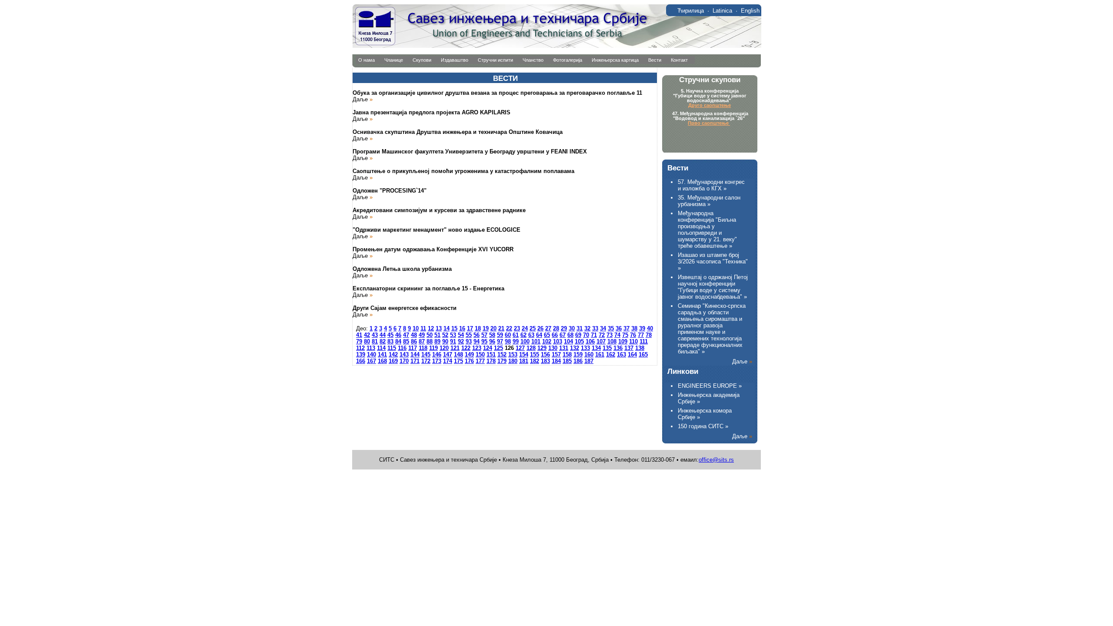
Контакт (679, 60)
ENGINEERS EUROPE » (710, 386)
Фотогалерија (567, 60)
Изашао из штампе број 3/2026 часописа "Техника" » (713, 261)
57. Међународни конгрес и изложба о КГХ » (711, 185)
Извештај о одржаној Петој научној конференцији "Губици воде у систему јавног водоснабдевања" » (713, 287)
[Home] (556, 46)
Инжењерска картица (615, 60)
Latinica (722, 10)
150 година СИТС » (703, 426)
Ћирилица (690, 10)
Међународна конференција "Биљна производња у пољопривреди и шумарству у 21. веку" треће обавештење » (707, 229)
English (750, 10)
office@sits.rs (716, 459)
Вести (654, 60)
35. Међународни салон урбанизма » (709, 200)
